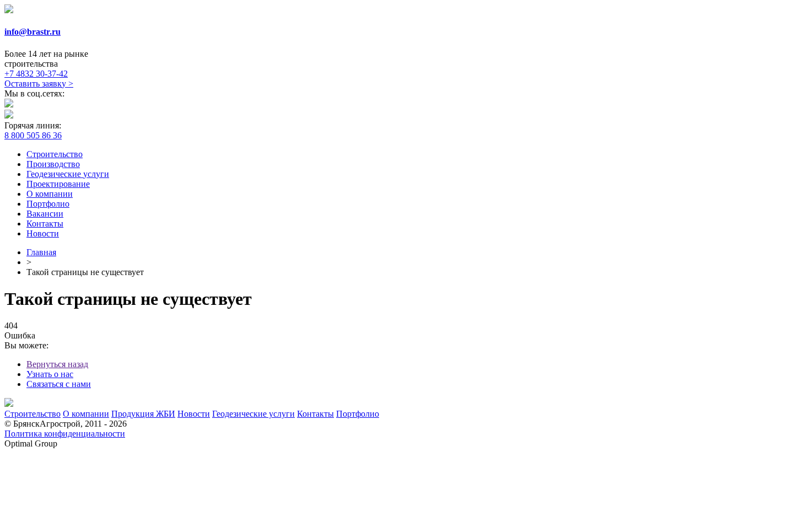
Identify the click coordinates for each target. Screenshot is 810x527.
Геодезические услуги (67, 174)
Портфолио (47, 203)
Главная (41, 252)
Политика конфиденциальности (64, 433)
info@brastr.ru (32, 31)
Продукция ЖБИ (143, 413)
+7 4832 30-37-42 (36, 73)
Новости (42, 233)
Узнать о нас (49, 374)
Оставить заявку (38, 83)
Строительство (54, 154)
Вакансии (44, 213)
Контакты (44, 223)
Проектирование (58, 184)
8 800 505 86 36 (33, 135)
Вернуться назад (57, 364)
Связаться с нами (58, 384)
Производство (53, 164)
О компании (49, 193)
